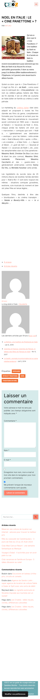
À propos (7, 262)
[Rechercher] (35, 516)
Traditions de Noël (10, 380)
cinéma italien (23, 108)
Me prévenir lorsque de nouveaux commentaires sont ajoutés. (18, 486)
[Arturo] (15, 298)
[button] (36, 4)
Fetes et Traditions (10, 376)
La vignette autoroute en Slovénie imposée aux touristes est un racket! (18, 593)
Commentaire (10, 421)
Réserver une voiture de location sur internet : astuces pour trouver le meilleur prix (19, 532)
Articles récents (10, 266)
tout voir (32, 336)
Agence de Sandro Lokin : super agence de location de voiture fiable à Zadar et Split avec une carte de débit (19, 583)
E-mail (7, 460)
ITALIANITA (23, 304)
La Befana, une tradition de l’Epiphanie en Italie (21, 342)
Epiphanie (16, 371)
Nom (6, 450)
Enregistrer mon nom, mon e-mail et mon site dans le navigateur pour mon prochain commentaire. (19, 475)
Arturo (8, 26)
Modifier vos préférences (15, 694)
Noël (22, 376)
